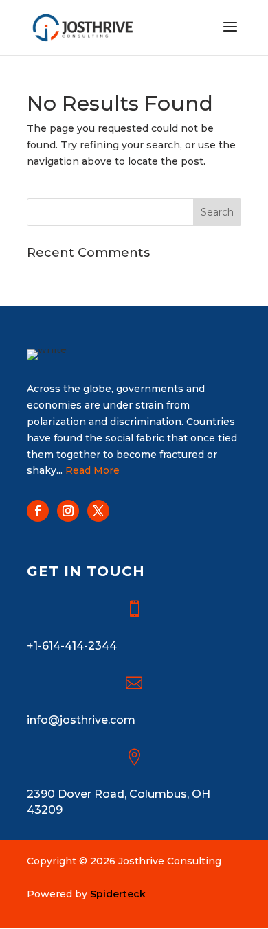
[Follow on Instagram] (68, 511)
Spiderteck (118, 894)
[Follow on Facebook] (38, 511)
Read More (92, 470)
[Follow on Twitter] (98, 511)
